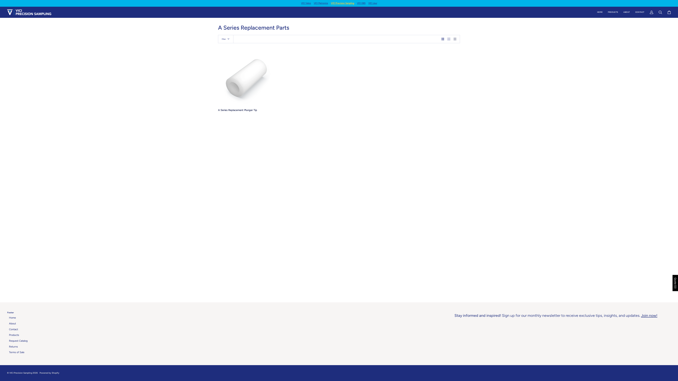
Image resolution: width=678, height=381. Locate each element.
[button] (613, 12)
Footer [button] (10, 312)
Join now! (649, 315)
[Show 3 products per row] (449, 39)
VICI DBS (361, 3)
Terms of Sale (16, 352)
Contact (13, 329)
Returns (13, 346)
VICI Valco (306, 3)
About (12, 323)
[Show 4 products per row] (456, 39)
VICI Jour (372, 3)
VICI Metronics (321, 3)
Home (12, 317)
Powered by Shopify (49, 373)
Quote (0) (675, 283)
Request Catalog (18, 340)
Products (14, 335)
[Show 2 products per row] (443, 39)
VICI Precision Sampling (342, 3)
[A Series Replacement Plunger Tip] (245, 77)
